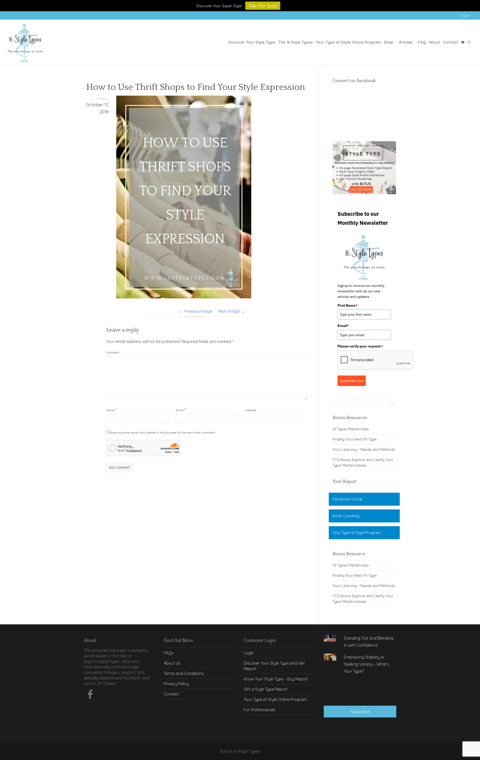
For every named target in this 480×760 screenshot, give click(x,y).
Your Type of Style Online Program (348, 42)
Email (180, 410)
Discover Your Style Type (251, 42)
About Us (172, 663)
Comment (112, 352)
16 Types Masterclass (350, 429)
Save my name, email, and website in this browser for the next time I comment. (162, 432)
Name (110, 410)
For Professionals (260, 709)
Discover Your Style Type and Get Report (274, 666)
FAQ (422, 42)
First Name (348, 305)
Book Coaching (345, 515)
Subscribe (360, 711)
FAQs (169, 652)
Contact (450, 42)
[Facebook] (90, 696)
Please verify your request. (360, 346)
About (434, 42)
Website (250, 410)
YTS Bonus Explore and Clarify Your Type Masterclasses (363, 462)
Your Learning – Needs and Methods (363, 449)
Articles (406, 42)
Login (465, 15)
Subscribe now (351, 380)
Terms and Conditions (184, 673)
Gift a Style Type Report (266, 689)
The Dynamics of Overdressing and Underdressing (360, 690)
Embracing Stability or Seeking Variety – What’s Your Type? (366, 664)
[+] (330, 638)
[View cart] (462, 42)
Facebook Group (347, 499)
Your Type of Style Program (356, 532)
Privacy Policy (176, 683)
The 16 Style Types (295, 42)
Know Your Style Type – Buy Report (276, 678)
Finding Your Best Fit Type (354, 439)
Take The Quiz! (262, 6)
